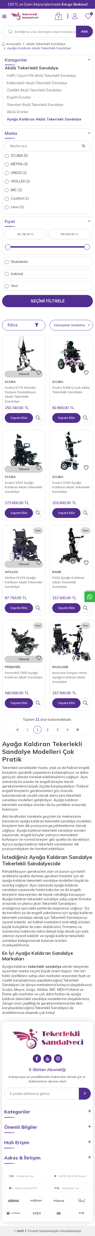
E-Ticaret (31, 1231)
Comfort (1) (19, 198)
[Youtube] (47, 1058)
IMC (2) (16, 190)
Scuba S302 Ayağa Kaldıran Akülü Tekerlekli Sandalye (23, 487)
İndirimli (16, 274)
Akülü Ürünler (17, 112)
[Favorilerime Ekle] (38, 373)
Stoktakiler (19, 261)
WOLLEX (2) (20, 181)
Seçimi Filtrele (48, 300)
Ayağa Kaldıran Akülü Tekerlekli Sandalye (44, 119)
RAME (56, 572)
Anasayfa (13, 44)
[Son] (77, 729)
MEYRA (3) (19, 164)
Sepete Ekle (19, 418)
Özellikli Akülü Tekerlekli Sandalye (34, 90)
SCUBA (10, 382)
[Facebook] (37, 1058)
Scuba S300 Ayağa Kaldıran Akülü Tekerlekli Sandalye (71, 487)
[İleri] (67, 729)
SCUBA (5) (19, 155)
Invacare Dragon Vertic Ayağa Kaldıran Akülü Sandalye (69, 677)
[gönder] (85, 1094)
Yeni (14, 286)
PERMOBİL (13, 667)
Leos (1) (17, 207)
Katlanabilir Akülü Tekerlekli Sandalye (37, 83)
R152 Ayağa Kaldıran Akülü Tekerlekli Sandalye (68, 582)
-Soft (19, 1231)
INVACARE (60, 667)
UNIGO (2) (18, 173)
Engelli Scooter (19, 97)
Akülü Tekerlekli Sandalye (45, 44)
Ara (84, 31)
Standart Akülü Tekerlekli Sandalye (35, 104)
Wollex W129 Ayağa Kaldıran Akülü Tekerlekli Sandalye (23, 582)
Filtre (13, 325)
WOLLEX (11, 572)
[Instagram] (58, 1058)
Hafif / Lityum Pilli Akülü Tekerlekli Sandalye (41, 75)
